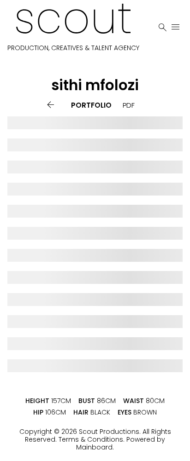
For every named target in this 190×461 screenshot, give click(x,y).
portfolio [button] (91, 105)
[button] (52, 105)
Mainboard (94, 447)
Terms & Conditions (91, 439)
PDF (129, 105)
